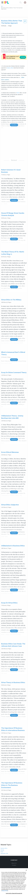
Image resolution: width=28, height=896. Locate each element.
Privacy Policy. (5, 890)
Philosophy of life (4, 853)
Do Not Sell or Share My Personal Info (14, 893)
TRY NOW (23, 57)
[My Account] (25, 2)
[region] (14, 882)
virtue (18, 92)
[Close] (26, 870)
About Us (13, 863)
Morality (2, 850)
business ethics (10, 67)
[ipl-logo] (6, 3)
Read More (14, 200)
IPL (2, 6)
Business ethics (4, 848)
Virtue (2, 851)
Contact (14, 865)
